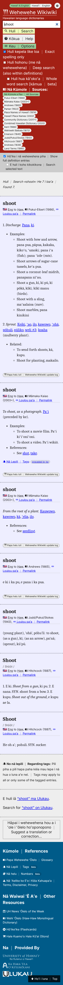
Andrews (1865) (12, 105)
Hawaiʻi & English (20, 5)
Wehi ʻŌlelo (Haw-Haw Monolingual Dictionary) (28, 920)
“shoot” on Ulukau (37, 807)
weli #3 (30, 330)
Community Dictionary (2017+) (20, 119)
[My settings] (57, 6)
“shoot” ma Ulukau (33, 798)
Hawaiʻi (35, 5)
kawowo (44, 324)
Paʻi (46, 411)
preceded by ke (40, 462)
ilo (35, 324)
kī (32, 225)
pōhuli (8, 330)
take (33, 453)
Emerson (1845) (12, 134)
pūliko (19, 330)
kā (18, 516)
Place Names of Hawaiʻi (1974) (20, 112)
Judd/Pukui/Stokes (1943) (18, 137)
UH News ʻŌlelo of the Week (25, 911)
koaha (42, 330)
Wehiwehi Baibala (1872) (17, 130)
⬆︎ (44, 978)
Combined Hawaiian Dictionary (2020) (24, 123)
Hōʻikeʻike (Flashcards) (21, 929)
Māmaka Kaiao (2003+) (16, 101)
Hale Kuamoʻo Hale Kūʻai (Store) (27, 936)
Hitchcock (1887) (13, 141)
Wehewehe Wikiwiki (32, 12)
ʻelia (25, 516)
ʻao (29, 324)
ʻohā (55, 324)
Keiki (21, 324)
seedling (29, 531)
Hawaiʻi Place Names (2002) (19, 116)
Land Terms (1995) (14, 148)
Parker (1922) (11, 109)
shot (26, 453)
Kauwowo (47, 511)
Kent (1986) (10, 127)
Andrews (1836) (12, 145)
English (46, 5)
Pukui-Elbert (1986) (14, 98)
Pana (26, 225)
